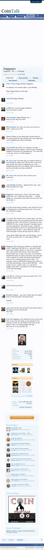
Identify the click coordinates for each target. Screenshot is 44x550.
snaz (8, 308)
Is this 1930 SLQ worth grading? (20, 448)
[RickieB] (22, 370)
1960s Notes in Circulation (18, 474)
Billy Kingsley (11, 127)
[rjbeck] (28, 384)
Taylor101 (9, 98)
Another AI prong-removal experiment (21, 458)
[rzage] (15, 390)
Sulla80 (13, 445)
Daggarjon (10, 194)
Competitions (20, 15)
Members (30, 15)
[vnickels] (22, 384)
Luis (7, 207)
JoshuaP (13, 450)
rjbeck (8, 136)
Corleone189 (14, 475)
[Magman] (15, 370)
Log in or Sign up (36, 1)
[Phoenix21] (15, 384)
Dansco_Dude (15, 465)
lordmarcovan (15, 434)
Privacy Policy (39, 547)
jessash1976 (10, 147)
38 (31, 358)
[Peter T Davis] (28, 370)
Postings (35, 78)
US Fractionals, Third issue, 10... (20, 469)
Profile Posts (10, 78)
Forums (12, 15)
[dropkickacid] (22, 390)
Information (31, 80)
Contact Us (36, 545)
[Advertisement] (22, 43)
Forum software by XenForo (9, 547)
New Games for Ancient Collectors (20, 443)
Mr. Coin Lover (11, 161)
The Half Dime (15, 481)
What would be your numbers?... (20, 479)
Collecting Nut (15, 455)
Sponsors (27, 18)
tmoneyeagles (11, 117)
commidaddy (10, 185)
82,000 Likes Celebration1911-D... (20, 453)
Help (41, 545)
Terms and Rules (30, 547)
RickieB (9, 295)
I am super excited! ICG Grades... (20, 484)
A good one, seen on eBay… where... (21, 433)
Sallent (13, 470)
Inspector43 (14, 429)
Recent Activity (23, 78)
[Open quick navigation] (41, 540)
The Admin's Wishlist (11, 532)
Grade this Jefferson (16, 438)
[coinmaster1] (28, 390)
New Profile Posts (17, 18)
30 (30, 378)
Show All (29, 395)
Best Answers (13, 80)
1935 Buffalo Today (16, 428)
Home (4, 15)
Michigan (29, 403)
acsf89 (8, 108)
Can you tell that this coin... (18, 464)
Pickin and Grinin (15, 440)
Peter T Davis (11, 84)
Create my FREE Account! (22, 417)
